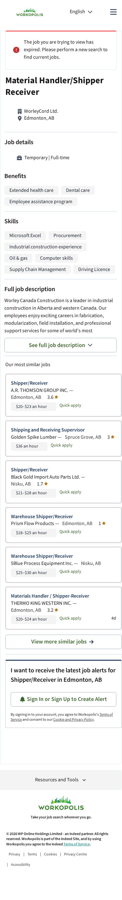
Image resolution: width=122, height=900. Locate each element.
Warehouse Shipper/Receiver (42, 516)
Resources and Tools (57, 780)
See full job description (57, 345)
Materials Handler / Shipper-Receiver (50, 596)
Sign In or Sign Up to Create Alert (67, 699)
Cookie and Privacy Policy (73, 719)
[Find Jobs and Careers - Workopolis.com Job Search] (29, 12)
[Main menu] (113, 12)
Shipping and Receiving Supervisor (48, 430)
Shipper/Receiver (29, 383)
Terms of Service (77, 844)
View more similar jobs (59, 641)
